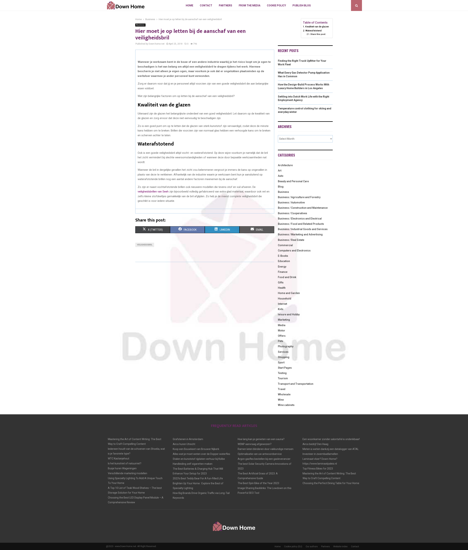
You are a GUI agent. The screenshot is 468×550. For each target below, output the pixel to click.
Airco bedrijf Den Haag (315, 444)
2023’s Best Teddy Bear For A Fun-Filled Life (198, 478)
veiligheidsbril (144, 245)
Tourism (283, 378)
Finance (282, 271)
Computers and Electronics (294, 250)
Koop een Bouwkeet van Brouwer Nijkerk (196, 449)
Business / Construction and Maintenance (303, 207)
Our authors (312, 546)
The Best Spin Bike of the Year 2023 (258, 483)
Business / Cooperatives (292, 213)
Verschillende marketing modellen (127, 473)
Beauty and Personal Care (293, 181)
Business (140, 25)
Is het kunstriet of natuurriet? (124, 463)
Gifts (281, 282)
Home (189, 5)
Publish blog (301, 5)
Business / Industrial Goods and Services (303, 229)
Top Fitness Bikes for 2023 (318, 468)
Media (281, 325)
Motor (281, 330)
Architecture (285, 165)
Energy (282, 266)
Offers (282, 335)
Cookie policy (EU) (293, 546)
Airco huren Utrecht (184, 444)
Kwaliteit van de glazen (317, 26)
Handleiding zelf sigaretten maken (192, 463)
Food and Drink (287, 277)
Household (284, 298)
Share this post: (318, 34)
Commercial (285, 245)
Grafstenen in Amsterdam (188, 439)
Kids (280, 309)
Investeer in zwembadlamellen (320, 453)
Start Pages (285, 367)
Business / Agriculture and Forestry (299, 197)
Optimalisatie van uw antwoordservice (260, 453)
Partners (225, 5)
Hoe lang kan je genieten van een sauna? (261, 439)
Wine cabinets (286, 405)
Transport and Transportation (295, 383)
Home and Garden (289, 293)
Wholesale (284, 394)
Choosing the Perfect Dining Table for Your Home (331, 483)
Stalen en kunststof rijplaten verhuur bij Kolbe (199, 458)
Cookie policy (276, 5)
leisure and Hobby (289, 314)
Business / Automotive (291, 202)
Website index (340, 546)
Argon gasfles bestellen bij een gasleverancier (264, 458)
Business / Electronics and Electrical (300, 218)
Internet (282, 303)
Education (284, 261)
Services (283, 351)
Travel (281, 389)
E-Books (283, 255)
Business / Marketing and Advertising (300, 234)
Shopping (283, 357)
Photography (285, 346)
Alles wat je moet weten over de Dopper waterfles (201, 453)
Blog (281, 186)
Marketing (284, 319)
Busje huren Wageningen (122, 468)
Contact (206, 5)
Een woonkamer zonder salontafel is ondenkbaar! (331, 439)
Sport (281, 362)
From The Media (249, 5)
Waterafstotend (313, 30)
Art (279, 170)
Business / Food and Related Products (301, 223)
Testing (282, 373)
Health (282, 287)
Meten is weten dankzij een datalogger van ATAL (331, 449)
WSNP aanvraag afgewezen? (254, 444)
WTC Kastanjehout (118, 458)
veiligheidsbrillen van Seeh (153, 191)
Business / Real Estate (291, 239)
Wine (281, 399)
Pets (280, 341)
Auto (280, 175)
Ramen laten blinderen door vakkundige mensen (265, 449)
